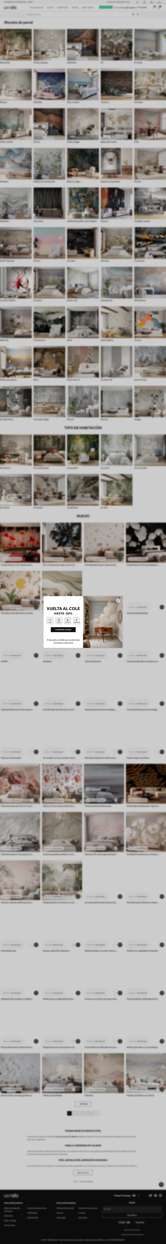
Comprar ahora (63, 630)
